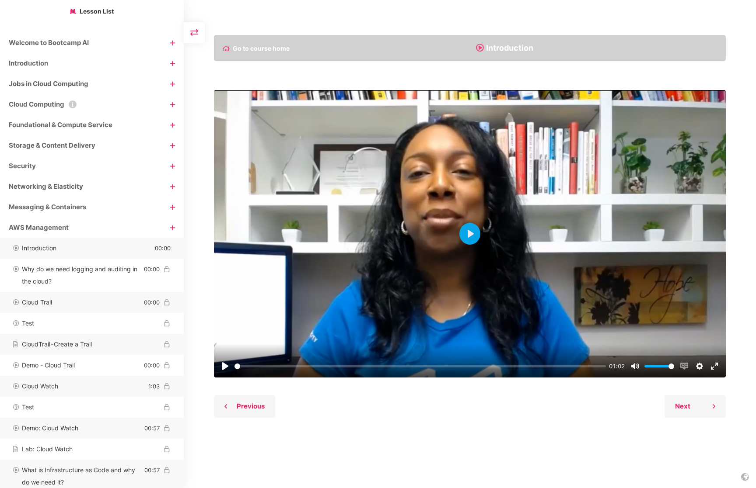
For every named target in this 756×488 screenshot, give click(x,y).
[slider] (420, 366)
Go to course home (261, 48)
